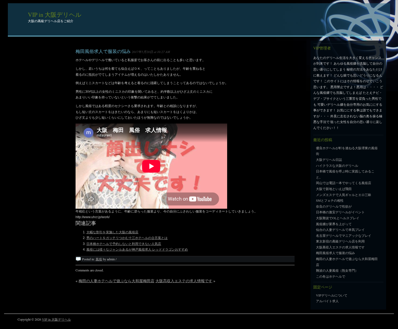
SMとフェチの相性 (330, 200)
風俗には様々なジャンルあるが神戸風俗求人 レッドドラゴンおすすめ (137, 249)
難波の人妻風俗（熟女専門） (337, 270)
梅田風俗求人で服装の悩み (103, 51)
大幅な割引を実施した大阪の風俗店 (112, 232)
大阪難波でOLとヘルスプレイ (337, 218)
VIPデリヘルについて (331, 295)
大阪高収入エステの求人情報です (183, 280)
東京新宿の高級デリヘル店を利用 (340, 241)
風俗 (99, 259)
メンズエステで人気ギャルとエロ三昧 (343, 194)
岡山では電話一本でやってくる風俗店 (343, 183)
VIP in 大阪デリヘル (54, 14)
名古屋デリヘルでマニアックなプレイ (343, 235)
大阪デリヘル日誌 (329, 159)
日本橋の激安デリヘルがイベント (340, 212)
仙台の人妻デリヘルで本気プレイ (340, 229)
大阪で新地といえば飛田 (334, 189)
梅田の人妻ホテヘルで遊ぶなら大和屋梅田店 (116, 280)
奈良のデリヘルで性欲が (334, 206)
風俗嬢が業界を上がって (334, 224)
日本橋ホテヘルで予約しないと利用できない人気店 (123, 244)
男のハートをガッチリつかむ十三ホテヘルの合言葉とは (127, 238)
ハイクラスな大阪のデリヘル (337, 165)
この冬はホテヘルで (330, 276)
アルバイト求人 (327, 301)
